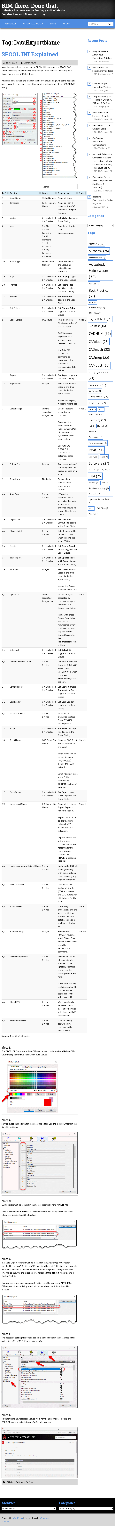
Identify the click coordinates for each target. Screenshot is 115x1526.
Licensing (97, 420)
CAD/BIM (100, 333)
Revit (96, 450)
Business (97, 326)
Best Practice (99, 293)
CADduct (11, 1482)
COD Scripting (98, 375)
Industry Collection (96, 414)
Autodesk (99, 251)
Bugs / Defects (100, 319)
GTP (101, 409)
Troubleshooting (99, 488)
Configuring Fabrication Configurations (99, 141)
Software (99, 463)
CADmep (30, 1482)
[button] (7, 193)
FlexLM (92, 409)
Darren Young (29, 62)
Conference (95, 391)
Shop (104, 457)
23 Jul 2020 (11, 62)
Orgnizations (95, 437)
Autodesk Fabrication (98, 270)
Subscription (94, 470)
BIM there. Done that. (30, 5)
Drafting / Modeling (98, 396)
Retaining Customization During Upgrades (102, 200)
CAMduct (99, 365)
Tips (95, 476)
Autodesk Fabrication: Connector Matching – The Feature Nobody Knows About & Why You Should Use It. (102, 161)
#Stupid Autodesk (33, 23)
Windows (93, 514)
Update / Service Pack (99, 501)
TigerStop (106, 470)
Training (93, 482)
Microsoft (102, 426)
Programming (98, 443)
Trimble (104, 483)
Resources (10, 23)
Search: (46, 186)
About (66, 23)
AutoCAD (96, 244)
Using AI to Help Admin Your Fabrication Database (102, 54)
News (93, 431)
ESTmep (98, 403)
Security (93, 457)
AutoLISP (94, 283)
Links (53, 23)
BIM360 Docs (95, 313)
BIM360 (92, 302)
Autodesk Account (97, 257)
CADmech (20, 1482)
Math (91, 426)
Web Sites (102, 508)
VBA (91, 508)
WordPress (18, 1518)
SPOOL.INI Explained (30, 54)
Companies (97, 385)
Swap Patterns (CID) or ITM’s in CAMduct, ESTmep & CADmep (102, 100)
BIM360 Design (97, 307)
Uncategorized (94, 494)
